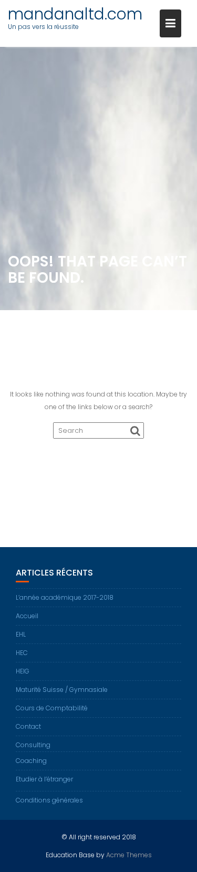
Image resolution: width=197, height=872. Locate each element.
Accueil (27, 615)
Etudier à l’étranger (44, 779)
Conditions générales (49, 800)
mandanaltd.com (75, 14)
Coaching (31, 760)
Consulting (33, 744)
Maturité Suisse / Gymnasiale (62, 689)
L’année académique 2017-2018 (64, 597)
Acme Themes (129, 854)
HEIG (22, 671)
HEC (22, 652)
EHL (21, 634)
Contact (28, 726)
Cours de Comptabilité (52, 707)
